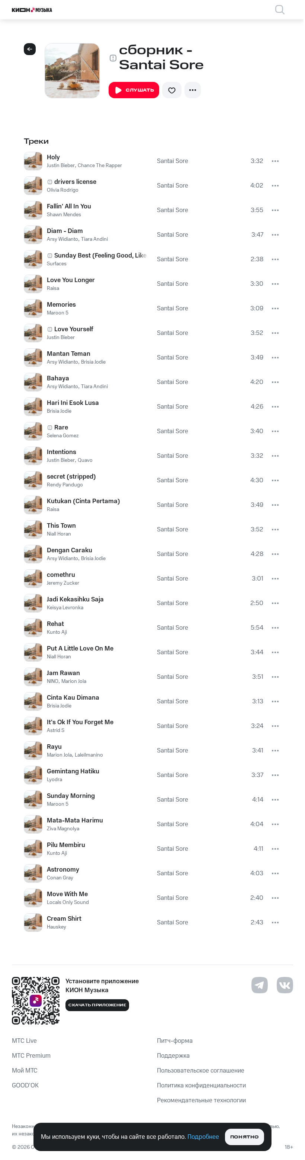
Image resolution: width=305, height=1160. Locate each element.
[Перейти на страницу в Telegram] (259, 985)
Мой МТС (25, 1070)
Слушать (140, 90)
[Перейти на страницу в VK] (285, 985)
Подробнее (203, 1136)
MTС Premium (31, 1055)
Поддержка (173, 1055)
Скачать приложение (97, 1005)
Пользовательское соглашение (200, 1070)
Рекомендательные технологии (201, 1100)
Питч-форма (175, 1040)
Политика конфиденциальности (201, 1085)
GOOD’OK (25, 1085)
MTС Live (24, 1040)
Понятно (244, 1137)
